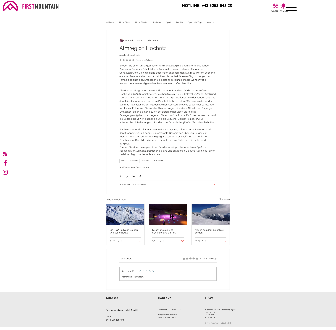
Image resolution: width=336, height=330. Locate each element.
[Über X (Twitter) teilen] (127, 176)
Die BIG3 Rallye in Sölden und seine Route (124, 231)
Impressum (210, 317)
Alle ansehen (224, 199)
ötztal (123, 161)
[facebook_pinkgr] (5, 163)
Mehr (209, 22)
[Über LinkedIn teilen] (133, 176)
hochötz (145, 161)
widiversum (158, 161)
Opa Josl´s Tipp (194, 22)
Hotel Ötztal (124, 22)
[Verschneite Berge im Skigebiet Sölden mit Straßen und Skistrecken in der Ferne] (125, 214)
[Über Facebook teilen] (120, 176)
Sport (168, 22)
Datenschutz (210, 312)
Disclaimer (209, 314)
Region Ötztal (135, 167)
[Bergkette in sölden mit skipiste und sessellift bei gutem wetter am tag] (211, 214)
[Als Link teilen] (140, 176)
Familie (179, 22)
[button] (291, 8)
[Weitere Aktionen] (215, 40)
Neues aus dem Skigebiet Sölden (209, 231)
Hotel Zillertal (141, 22)
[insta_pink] (5, 172)
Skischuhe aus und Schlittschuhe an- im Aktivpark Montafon (163, 231)
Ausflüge (157, 22)
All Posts (110, 22)
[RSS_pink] (5, 153)
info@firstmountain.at (167, 314)
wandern (134, 161)
